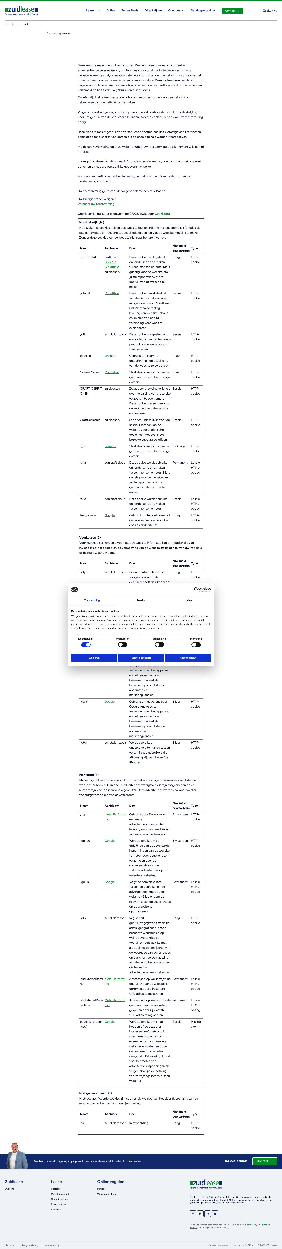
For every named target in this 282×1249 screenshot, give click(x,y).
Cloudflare (112, 267)
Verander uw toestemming (96, 204)
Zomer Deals (129, 10)
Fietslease (56, 1209)
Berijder (101, 1188)
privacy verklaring (29, 1245)
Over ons (174, 10)
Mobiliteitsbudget (60, 1194)
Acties (110, 10)
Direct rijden (153, 10)
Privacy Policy (250, 1224)
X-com (225, 1245)
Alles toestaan (188, 657)
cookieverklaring (51, 1245)
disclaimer (10, 1245)
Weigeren (94, 657)
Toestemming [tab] (92, 600)
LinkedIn (110, 262)
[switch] (122, 644)
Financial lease (58, 1204)
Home (8, 24)
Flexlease (56, 1188)
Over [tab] (190, 600)
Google (110, 515)
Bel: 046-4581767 (236, 1161)
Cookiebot (162, 214)
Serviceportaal (201, 10)
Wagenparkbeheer (106, 1194)
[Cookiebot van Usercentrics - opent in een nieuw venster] (196, 589)
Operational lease (60, 1199)
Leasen (91, 10)
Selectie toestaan (141, 657)
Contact (230, 10)
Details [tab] (141, 600)
